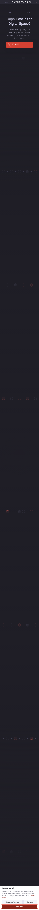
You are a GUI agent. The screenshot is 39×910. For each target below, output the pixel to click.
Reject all (30, 902)
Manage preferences (12, 902)
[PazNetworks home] (21, 2)
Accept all (19, 907)
